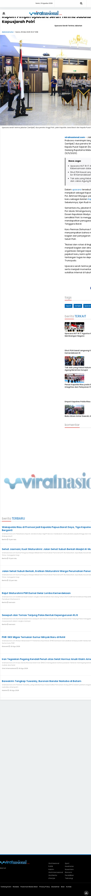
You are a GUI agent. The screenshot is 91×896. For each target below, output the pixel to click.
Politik (50, 866)
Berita (4, 539)
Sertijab (78, 306)
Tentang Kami (6, 887)
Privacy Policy (44, 887)
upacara (76, 189)
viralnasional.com (75, 137)
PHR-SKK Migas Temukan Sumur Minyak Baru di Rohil (33, 637)
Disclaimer (55, 887)
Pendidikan (69, 875)
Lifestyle (51, 878)
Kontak (68, 887)
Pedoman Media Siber (29, 887)
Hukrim (4, 690)
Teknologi (69, 878)
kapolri (68, 306)
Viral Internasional (9, 668)
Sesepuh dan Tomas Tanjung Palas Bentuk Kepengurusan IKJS (40, 615)
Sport (67, 863)
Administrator (8, 32)
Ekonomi (5, 646)
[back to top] (86, 893)
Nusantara (69, 869)
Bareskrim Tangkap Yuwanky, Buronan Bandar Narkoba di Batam (41, 681)
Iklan (63, 887)
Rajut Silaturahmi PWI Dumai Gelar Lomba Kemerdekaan (36, 593)
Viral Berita (52, 875)
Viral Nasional (53, 863)
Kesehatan (69, 866)
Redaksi (16, 887)
